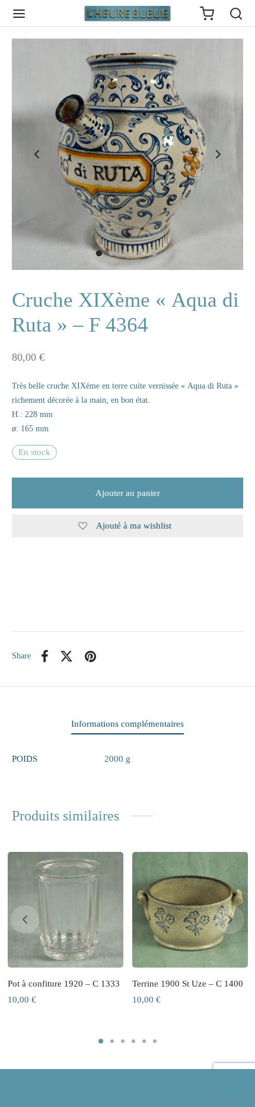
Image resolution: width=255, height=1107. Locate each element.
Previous (37, 154)
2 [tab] (112, 1041)
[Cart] (207, 14)
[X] (67, 656)
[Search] (236, 14)
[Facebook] (45, 656)
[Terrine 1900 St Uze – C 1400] (190, 910)
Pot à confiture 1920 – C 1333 (64, 983)
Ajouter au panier (127, 493)
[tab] (127, 724)
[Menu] (19, 13)
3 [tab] (123, 1041)
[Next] (230, 919)
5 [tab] (144, 1041)
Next (218, 154)
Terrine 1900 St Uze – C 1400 (187, 983)
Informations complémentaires (127, 724)
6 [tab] (155, 1041)
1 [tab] (100, 1041)
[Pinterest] (90, 656)
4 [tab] (133, 1041)
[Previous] (25, 919)
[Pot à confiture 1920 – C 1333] (65, 910)
